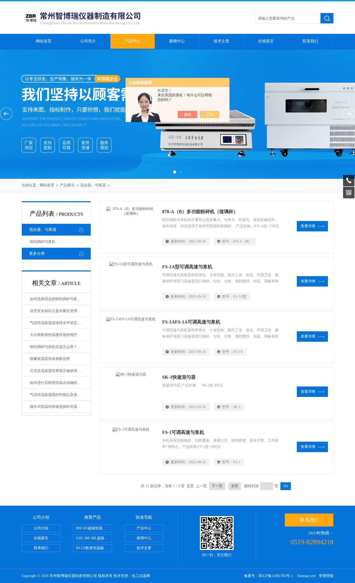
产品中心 (132, 41)
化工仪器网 (141, 576)
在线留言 (266, 41)
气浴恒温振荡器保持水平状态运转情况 (60, 323)
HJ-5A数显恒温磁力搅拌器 (94, 548)
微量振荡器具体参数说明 (50, 359)
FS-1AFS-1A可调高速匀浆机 (191, 322)
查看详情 (308, 226)
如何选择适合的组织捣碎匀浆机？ (57, 299)
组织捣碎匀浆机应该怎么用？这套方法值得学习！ (60, 347)
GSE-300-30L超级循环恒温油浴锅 (94, 538)
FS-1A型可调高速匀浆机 (187, 266)
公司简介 (88, 41)
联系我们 (310, 41)
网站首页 (43, 41)
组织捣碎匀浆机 (42, 242)
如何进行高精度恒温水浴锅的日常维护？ (60, 383)
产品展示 (67, 185)
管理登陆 (326, 576)
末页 (234, 486)
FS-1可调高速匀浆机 (183, 432)
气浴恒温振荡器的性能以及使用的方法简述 (60, 395)
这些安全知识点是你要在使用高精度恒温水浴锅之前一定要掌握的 (60, 311)
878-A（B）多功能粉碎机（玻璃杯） (200, 211)
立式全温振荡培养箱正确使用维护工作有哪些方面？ (60, 371)
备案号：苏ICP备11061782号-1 (269, 576)
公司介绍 (41, 528)
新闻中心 (177, 41)
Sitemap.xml (306, 576)
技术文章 (221, 41)
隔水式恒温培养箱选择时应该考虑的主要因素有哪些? (60, 407)
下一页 (217, 486)
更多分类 (37, 253)
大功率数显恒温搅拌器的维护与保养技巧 (60, 335)
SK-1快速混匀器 (179, 377)
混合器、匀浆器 (93, 185)
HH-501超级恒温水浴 (93, 528)
